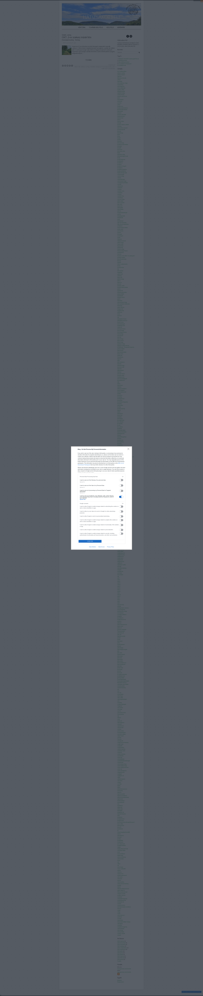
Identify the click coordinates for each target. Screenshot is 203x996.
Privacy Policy (110, 546)
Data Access (101, 546)
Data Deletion (92, 546)
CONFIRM (90, 541)
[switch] (121, 480)
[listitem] (101, 476)
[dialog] (101, 498)
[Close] (128, 449)
